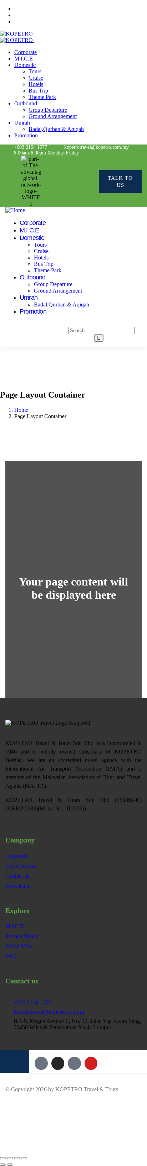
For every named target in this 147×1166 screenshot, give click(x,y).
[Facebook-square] (41, 1063)
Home (21, 410)
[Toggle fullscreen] (10, 1158)
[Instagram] (60, 181)
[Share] (17, 1158)
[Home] (15, 210)
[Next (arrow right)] (10, 1165)
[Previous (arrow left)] (3, 1165)
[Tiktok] (75, 181)
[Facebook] (46, 181)
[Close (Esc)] (24, 1158)
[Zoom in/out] (3, 1158)
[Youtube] (89, 181)
